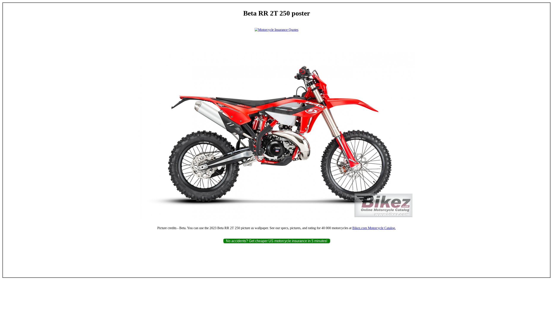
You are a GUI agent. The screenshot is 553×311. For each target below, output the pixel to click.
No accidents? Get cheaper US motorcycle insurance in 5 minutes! (276, 241)
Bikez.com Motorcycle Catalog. (374, 228)
